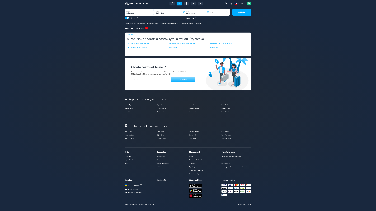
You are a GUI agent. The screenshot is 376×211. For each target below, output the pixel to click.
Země (191, 156)
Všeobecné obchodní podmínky (231, 156)
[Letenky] (193, 3)
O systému (128, 156)
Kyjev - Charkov (129, 138)
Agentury (192, 167)
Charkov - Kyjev (161, 138)
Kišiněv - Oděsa (194, 108)
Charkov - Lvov (225, 108)
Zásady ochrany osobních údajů (231, 160)
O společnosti (129, 160)
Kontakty (128, 180)
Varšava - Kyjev (161, 112)
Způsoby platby (194, 174)
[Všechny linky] (172, 3)
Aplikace (159, 167)
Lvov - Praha (225, 105)
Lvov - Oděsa (225, 131)
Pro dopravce (161, 156)
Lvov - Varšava (161, 108)
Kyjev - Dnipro (161, 135)
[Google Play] (146, 3)
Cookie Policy (225, 163)
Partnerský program (163, 163)
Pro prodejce (161, 160)
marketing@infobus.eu (135, 192)
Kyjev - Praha (129, 108)
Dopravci (192, 163)
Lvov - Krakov (193, 105)
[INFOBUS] (133, 3)
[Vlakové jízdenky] (186, 3)
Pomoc (127, 163)
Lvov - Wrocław (129, 112)
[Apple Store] (144, 3)
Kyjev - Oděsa (161, 131)
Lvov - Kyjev (192, 138)
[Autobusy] (179, 3)
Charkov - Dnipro (194, 131)
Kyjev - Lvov (128, 131)
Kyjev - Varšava (161, 105)
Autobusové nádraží (195, 160)
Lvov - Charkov (225, 112)
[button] (200, 3)
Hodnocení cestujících (196, 170)
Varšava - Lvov (193, 112)
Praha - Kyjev (129, 105)
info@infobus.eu (133, 189)
